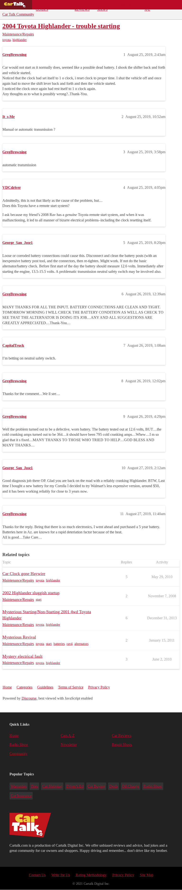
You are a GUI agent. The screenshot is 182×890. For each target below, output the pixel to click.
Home (7, 687)
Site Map (146, 875)
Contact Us (37, 875)
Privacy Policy (99, 687)
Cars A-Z (149, 6)
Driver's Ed (74, 786)
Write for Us (60, 875)
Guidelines (45, 687)
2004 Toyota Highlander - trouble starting (61, 26)
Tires (34, 786)
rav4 (70, 644)
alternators (81, 644)
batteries (59, 644)
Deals (61, 5)
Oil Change (130, 786)
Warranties (19, 786)
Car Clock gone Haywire (23, 573)
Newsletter (69, 744)
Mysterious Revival (19, 637)
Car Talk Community (18, 14)
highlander (20, 40)
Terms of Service (70, 687)
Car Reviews (82, 6)
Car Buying (96, 786)
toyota (6, 40)
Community (126, 5)
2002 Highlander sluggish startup (30, 592)
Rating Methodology (91, 875)
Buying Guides (42, 6)
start (38, 599)
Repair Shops (103, 6)
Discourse (29, 698)
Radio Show (18, 744)
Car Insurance (21, 796)
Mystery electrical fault (22, 656)
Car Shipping (52, 786)
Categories (24, 687)
